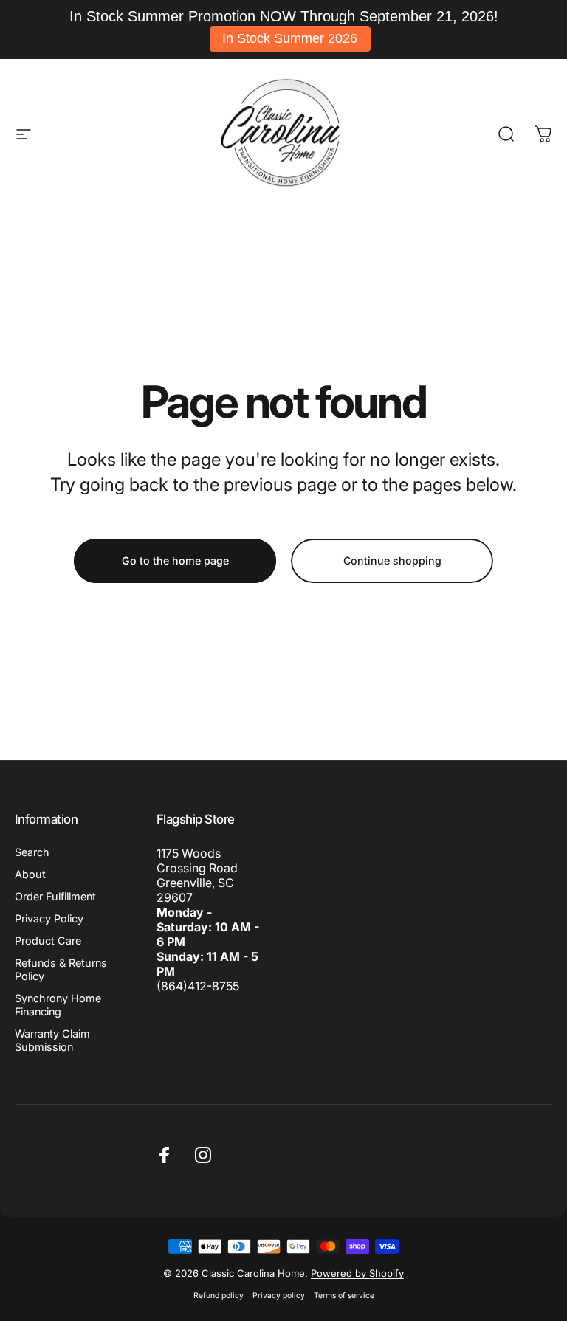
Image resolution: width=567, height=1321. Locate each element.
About (30, 874)
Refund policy (218, 1295)
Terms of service (344, 1295)
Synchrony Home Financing (58, 1005)
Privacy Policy (49, 918)
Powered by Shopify (357, 1273)
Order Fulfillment (55, 896)
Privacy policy (278, 1295)
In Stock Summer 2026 (289, 38)
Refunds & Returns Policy (61, 969)
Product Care (48, 940)
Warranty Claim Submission (52, 1040)
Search (32, 852)
